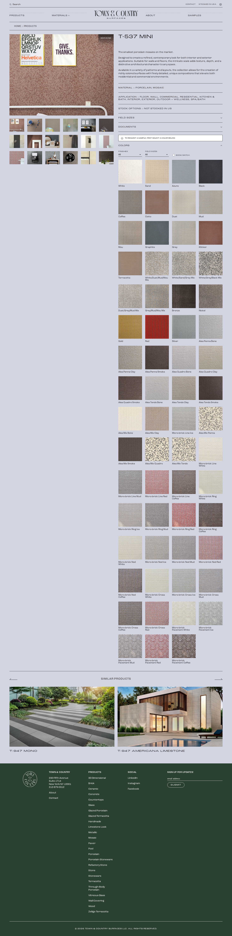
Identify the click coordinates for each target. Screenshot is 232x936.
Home (17, 26)
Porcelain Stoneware (100, 860)
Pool (90, 849)
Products (16, 16)
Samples (194, 16)
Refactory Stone (97, 865)
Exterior (148, 99)
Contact (191, 4)
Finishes (123, 151)
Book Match (183, 155)
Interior (134, 99)
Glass (91, 805)
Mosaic (158, 88)
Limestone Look (97, 827)
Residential (189, 97)
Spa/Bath (198, 99)
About (150, 16)
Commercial (169, 97)
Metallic (92, 832)
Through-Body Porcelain (96, 888)
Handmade (94, 822)
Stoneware (94, 876)
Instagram (134, 783)
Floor (144, 97)
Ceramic (93, 789)
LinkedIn (133, 778)
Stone (91, 870)
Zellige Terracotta (98, 912)
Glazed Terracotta (98, 816)
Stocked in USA (207, 4)
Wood (91, 906)
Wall (154, 97)
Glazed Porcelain (97, 811)
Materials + (61, 16)
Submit (176, 785)
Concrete (93, 794)
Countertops (96, 800)
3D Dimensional (97, 778)
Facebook (133, 789)
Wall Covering (96, 901)
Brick (91, 783)
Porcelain (144, 88)
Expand (106, 38)
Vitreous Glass (96, 895)
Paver (91, 843)
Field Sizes (151, 151)
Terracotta (94, 881)
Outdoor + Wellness (173, 99)
